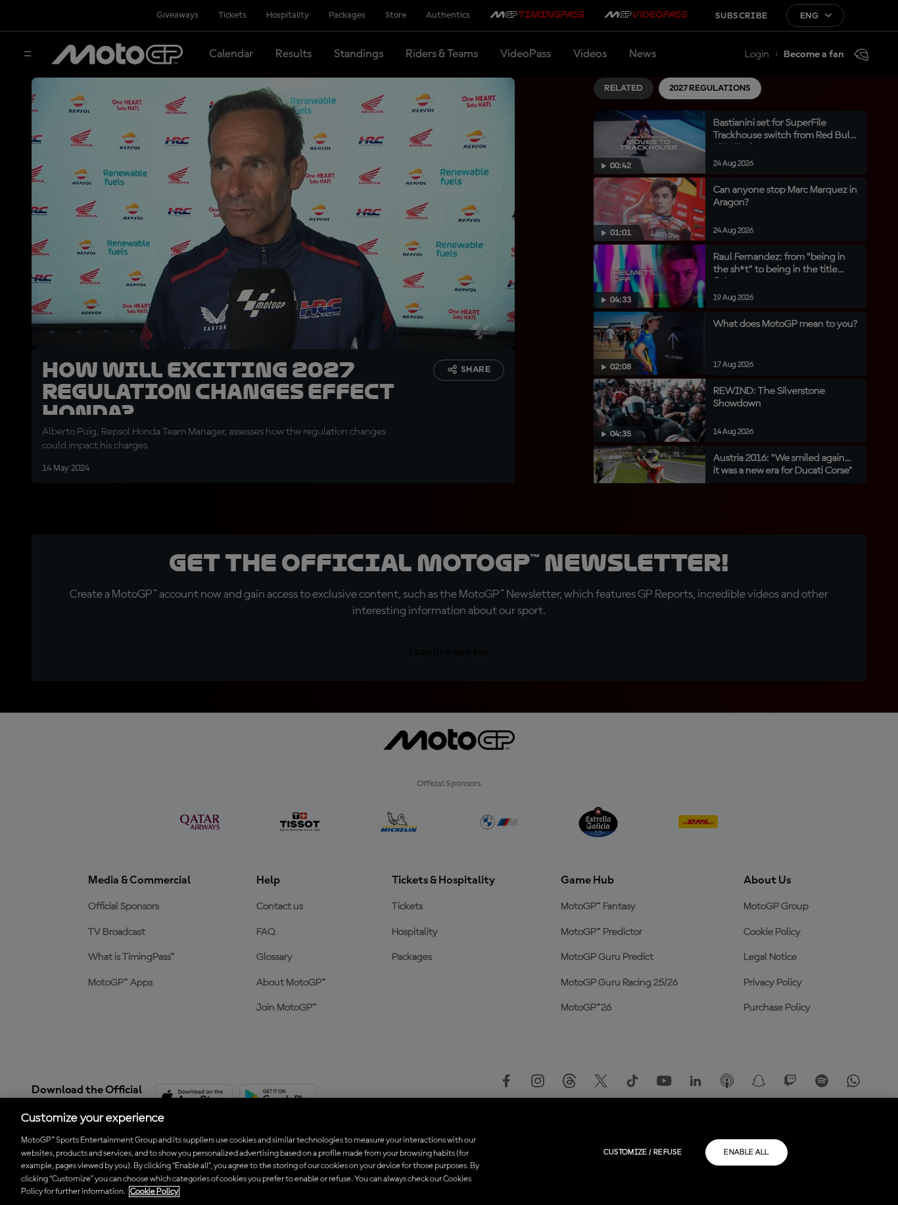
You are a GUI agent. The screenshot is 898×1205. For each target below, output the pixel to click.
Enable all (746, 1152)
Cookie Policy (154, 1191)
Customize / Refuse (642, 1152)
